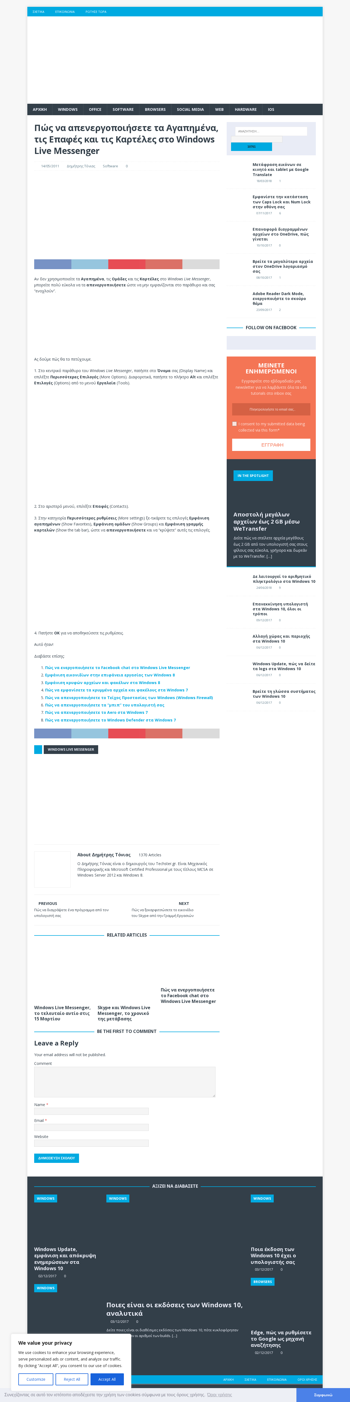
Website (41, 1136)
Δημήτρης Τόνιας (81, 166)
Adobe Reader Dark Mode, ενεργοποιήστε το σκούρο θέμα (279, 298)
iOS (271, 109)
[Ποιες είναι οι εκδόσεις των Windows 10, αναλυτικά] (175, 1246)
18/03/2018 (264, 181)
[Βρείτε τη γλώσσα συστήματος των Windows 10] (238, 697)
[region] (71, 1362)
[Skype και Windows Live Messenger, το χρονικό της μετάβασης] (127, 972)
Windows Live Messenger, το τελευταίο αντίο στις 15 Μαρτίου (62, 1013)
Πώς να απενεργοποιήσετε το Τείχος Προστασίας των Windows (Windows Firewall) (129, 697)
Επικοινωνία (65, 12)
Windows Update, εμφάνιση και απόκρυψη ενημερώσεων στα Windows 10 (65, 1259)
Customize (36, 1379)
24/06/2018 (264, 588)
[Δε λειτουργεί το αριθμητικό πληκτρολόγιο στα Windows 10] (238, 582)
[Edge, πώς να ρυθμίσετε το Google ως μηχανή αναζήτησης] (283, 1302)
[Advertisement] (222, 60)
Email (39, 1120)
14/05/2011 (50, 166)
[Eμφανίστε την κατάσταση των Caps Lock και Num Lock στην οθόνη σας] (238, 202)
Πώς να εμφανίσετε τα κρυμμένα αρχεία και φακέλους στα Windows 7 (116, 690)
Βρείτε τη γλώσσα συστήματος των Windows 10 (284, 694)
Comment (43, 1063)
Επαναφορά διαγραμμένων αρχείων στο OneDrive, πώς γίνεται (281, 234)
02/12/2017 (264, 1352)
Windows (68, 109)
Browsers (155, 109)
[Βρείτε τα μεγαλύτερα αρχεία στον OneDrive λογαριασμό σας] (238, 267)
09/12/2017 (264, 620)
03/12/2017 (119, 1321)
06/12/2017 (264, 647)
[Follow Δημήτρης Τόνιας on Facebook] (86, 884)
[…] (269, 556)
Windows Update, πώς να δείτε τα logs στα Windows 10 (284, 666)
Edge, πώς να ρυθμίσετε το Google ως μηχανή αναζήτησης (281, 1338)
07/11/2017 (264, 213)
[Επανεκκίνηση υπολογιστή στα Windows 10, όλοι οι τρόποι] (238, 610)
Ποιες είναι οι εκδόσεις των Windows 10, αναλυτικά (174, 1309)
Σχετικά (38, 12)
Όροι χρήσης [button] (219, 1394)
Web (219, 109)
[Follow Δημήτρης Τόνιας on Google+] (104, 884)
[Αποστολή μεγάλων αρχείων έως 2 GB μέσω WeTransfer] (271, 487)
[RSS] (318, 11)
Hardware (246, 109)
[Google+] (296, 11)
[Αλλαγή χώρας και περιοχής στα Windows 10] (238, 642)
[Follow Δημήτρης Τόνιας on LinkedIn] (113, 884)
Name (40, 1104)
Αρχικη (40, 109)
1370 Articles (150, 854)
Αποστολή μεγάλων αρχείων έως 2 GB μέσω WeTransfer (267, 521)
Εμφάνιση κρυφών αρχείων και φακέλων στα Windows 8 (102, 682)
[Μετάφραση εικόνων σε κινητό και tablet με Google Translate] (238, 170)
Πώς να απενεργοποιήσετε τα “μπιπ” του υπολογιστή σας (104, 705)
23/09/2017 (264, 310)
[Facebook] (275, 11)
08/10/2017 (264, 277)
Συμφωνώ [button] (323, 1395)
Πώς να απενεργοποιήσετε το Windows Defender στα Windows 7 (110, 720)
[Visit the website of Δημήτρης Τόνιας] (79, 884)
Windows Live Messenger (71, 749)
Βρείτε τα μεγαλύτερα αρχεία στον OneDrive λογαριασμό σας (283, 266)
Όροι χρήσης (307, 1379)
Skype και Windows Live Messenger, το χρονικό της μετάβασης (124, 1013)
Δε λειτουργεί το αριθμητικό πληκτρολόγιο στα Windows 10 (284, 579)
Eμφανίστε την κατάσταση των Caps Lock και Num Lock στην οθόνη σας (282, 201)
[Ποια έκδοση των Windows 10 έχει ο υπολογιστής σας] (283, 1219)
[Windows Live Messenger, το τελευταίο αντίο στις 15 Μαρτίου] (63, 972)
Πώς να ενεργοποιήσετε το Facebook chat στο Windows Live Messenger (117, 667)
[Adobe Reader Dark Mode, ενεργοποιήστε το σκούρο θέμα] (238, 299)
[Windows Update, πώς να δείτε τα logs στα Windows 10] (238, 669)
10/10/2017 (264, 245)
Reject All (72, 1379)
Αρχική (228, 1379)
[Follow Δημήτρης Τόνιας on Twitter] (95, 884)
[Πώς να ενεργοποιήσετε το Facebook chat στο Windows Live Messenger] (190, 963)
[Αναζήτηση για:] (271, 131)
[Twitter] (286, 11)
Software (123, 109)
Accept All (107, 1379)
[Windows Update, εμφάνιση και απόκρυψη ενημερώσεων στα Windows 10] (66, 1219)
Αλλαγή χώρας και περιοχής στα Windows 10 (281, 639)
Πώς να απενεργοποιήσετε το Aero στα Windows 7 (96, 712)
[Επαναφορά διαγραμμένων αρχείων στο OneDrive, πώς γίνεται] (238, 235)
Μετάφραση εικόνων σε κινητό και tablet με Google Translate (281, 169)
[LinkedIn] (307, 11)
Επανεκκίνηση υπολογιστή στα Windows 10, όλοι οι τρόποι (280, 608)
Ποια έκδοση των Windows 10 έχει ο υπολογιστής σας (273, 1255)
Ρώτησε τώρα (96, 12)
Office (95, 109)
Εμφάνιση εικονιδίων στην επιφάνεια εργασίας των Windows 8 (110, 675)
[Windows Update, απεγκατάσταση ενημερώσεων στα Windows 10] (66, 1308)
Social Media (190, 109)
